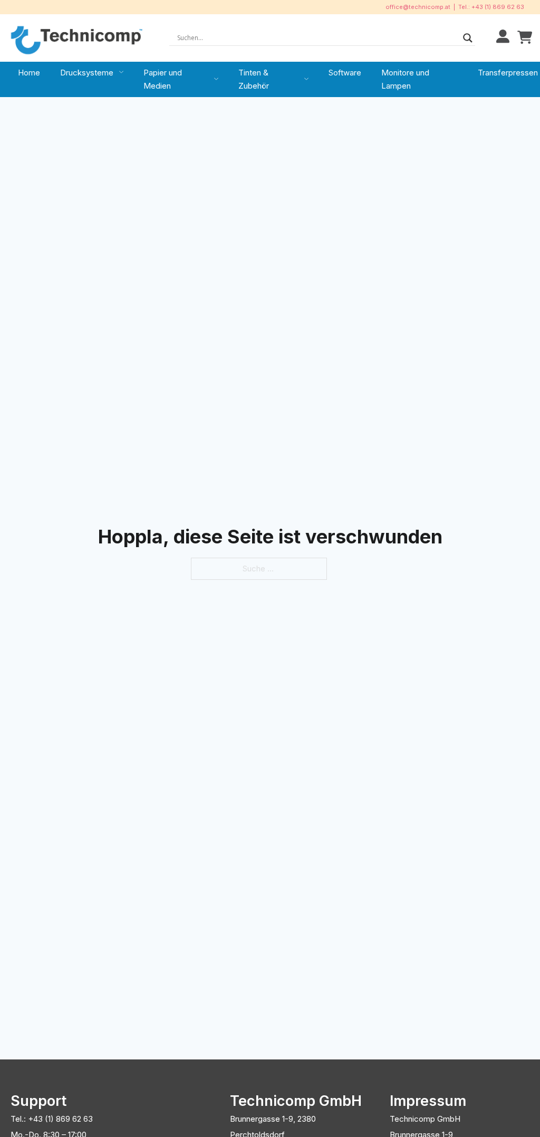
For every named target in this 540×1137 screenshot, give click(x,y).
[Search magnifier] (467, 38)
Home (29, 73)
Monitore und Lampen (405, 79)
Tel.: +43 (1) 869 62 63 (491, 7)
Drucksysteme (86, 73)
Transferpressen (508, 73)
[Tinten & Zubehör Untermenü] (306, 79)
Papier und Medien (162, 79)
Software (345, 73)
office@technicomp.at (417, 7)
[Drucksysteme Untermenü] (121, 72)
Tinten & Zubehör (253, 79)
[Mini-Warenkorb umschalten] (524, 37)
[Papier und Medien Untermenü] (216, 79)
